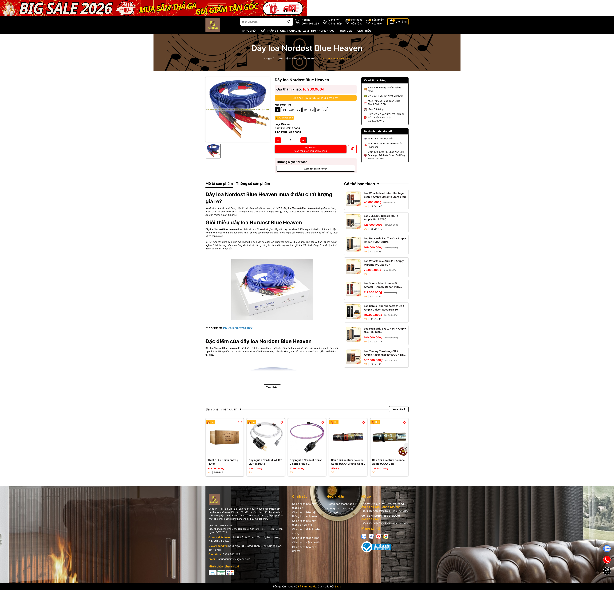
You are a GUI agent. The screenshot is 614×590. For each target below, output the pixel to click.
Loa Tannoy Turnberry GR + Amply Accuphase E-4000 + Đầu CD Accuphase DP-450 (384, 353)
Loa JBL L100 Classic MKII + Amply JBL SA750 (381, 217)
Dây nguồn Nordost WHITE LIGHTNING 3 (265, 461)
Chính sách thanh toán (305, 537)
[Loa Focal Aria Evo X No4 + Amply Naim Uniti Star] (353, 334)
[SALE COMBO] (153, 7)
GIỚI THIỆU (364, 30)
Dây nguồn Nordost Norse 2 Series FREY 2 (306, 461)
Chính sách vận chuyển (306, 542)
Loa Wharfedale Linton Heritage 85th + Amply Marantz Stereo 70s (385, 195)
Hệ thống (356, 21)
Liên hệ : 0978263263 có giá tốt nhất (315, 97)
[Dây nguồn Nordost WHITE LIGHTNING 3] (266, 437)
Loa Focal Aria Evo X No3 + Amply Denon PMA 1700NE (385, 240)
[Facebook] (371, 536)
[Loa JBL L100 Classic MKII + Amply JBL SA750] (353, 221)
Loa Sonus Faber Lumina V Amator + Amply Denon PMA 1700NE (382, 285)
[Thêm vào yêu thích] (240, 422)
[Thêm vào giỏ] (221, 453)
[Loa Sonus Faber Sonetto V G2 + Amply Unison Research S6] (353, 311)
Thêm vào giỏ (352, 151)
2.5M (291, 109)
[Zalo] (363, 536)
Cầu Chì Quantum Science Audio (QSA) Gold (388, 461)
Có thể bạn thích (359, 183)
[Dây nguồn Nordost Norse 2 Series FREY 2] (307, 437)
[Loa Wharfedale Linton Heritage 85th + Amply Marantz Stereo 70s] (353, 198)
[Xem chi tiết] (262, 453)
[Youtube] (378, 536)
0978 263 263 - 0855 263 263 (381, 507)
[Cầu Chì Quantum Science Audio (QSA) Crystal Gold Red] (348, 437)
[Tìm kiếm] (289, 22)
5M (312, 109)
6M (318, 109)
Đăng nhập (335, 23)
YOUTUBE (345, 30)
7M (325, 109)
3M (298, 109)
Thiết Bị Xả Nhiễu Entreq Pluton (223, 461)
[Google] (386, 536)
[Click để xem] (238, 109)
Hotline (310, 21)
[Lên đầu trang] (607, 582)
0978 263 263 (231, 554)
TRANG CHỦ (248, 30)
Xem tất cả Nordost (315, 168)
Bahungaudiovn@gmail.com (233, 559)
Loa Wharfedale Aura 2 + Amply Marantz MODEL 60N (384, 262)
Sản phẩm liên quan (221, 409)
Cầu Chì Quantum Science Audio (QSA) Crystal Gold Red (347, 461)
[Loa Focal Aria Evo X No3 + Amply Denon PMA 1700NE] (353, 244)
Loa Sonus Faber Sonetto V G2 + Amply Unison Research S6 (384, 307)
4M (305, 109)
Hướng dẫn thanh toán (340, 503)
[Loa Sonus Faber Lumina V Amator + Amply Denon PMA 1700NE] (353, 289)
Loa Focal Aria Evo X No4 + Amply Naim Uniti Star (385, 330)
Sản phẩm (378, 21)
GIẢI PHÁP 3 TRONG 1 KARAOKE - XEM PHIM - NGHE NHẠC (297, 30)
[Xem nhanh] (228, 453)
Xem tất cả (399, 409)
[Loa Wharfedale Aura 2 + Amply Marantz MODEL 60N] (353, 266)
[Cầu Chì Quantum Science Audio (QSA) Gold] (389, 437)
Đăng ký (334, 19)
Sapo (338, 586)
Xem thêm (272, 387)
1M (277, 109)
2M (284, 109)
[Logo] (212, 25)
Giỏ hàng (401, 21)
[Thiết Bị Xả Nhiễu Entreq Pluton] (225, 437)
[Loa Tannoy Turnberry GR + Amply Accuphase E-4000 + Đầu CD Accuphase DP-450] (353, 356)
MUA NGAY (310, 149)
